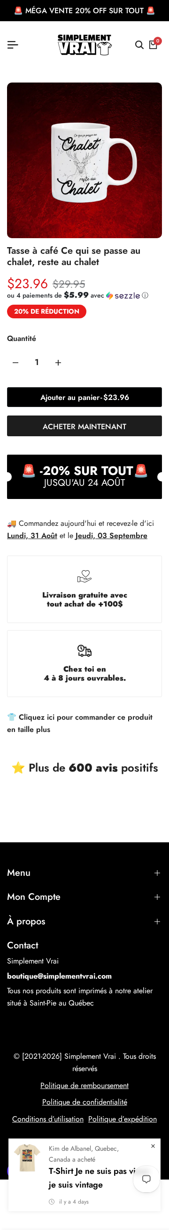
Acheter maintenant (84, 426)
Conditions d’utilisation (48, 1119)
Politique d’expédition (122, 1119)
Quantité (21, 338)
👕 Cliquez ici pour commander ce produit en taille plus (80, 723)
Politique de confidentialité (84, 1102)
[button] (77, 295)
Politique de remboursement (84, 1085)
